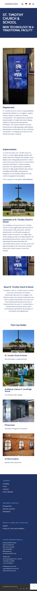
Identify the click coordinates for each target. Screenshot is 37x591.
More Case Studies (18, 325)
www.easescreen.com (9, 571)
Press (5, 486)
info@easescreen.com (9, 566)
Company (6, 484)
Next (30, 265)
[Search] (21, 4)
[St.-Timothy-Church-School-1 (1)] (32, 274)
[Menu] (33, 4)
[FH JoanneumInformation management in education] (18, 411)
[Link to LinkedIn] (20, 588)
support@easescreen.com (11, 568)
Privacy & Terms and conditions (13, 528)
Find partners (7, 506)
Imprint (5, 526)
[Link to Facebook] (17, 588)
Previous (7, 265)
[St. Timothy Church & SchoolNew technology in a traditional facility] (18, 341)
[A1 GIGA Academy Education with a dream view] (18, 444)
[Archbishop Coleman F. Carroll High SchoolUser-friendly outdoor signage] (18, 375)
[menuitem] (21, 4)
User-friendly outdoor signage (18, 392)
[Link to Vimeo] (23, 588)
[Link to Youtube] (26, 588)
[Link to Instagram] (29, 588)
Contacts (6, 489)
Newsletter (7, 511)
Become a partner (9, 509)
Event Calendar (8, 492)
